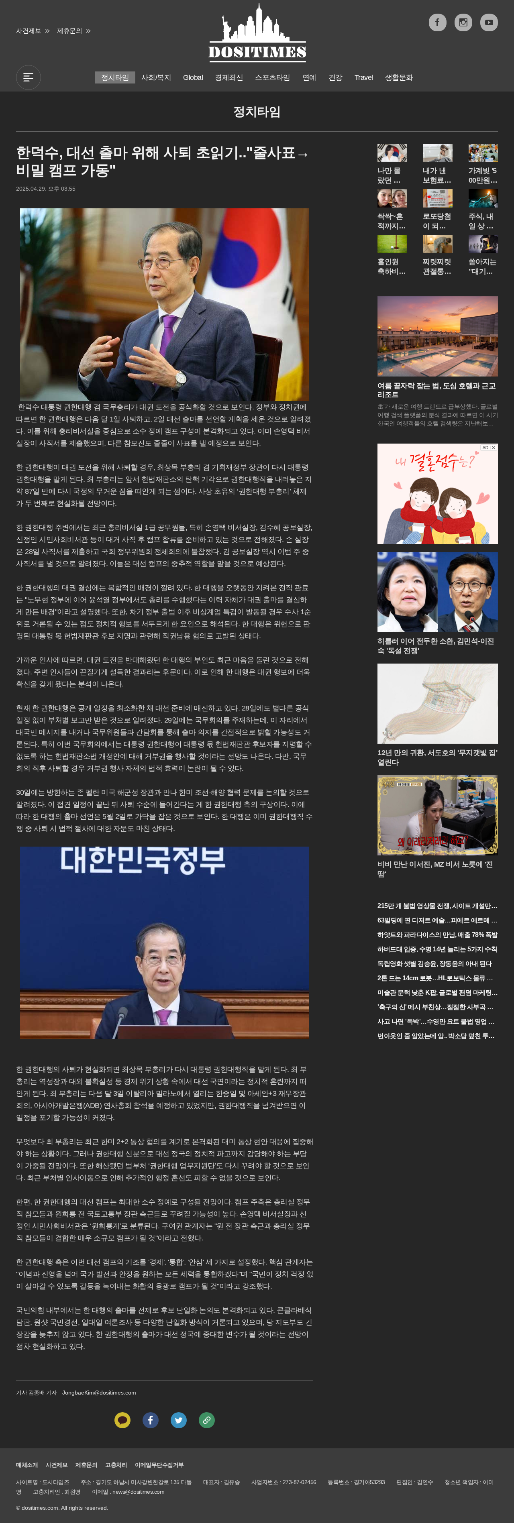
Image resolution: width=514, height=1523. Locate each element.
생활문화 (399, 77)
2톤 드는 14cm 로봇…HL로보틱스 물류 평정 (435, 979)
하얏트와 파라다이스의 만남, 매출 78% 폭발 (437, 934)
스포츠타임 (272, 77)
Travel (364, 77)
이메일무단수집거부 (159, 1465)
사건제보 (28, 30)
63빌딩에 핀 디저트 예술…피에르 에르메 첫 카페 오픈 (437, 921)
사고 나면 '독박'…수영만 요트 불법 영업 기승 (436, 1022)
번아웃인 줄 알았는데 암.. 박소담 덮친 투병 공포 (436, 1036)
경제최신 (229, 77)
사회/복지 (156, 77)
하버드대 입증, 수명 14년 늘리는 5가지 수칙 (437, 949)
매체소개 (27, 1465)
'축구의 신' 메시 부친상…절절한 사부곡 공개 (435, 1008)
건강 (335, 77)
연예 (309, 77)
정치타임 (115, 77)
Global (193, 77)
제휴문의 (69, 30)
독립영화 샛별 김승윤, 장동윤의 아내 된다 (434, 963)
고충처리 (116, 1465)
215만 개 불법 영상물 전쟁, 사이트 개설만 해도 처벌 (434, 906)
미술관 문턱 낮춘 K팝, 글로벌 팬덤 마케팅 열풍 (434, 993)
